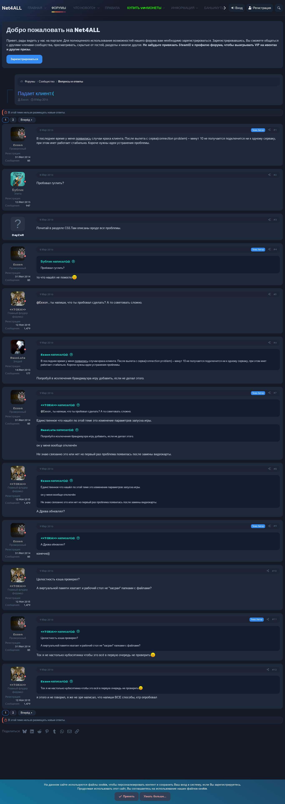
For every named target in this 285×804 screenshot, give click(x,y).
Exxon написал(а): (54, 354)
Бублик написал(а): (55, 261)
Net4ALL (12, 8)
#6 (275, 342)
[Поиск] (279, 8)
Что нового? (84, 7)
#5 (275, 294)
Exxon (25, 99)
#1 (275, 130)
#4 (275, 249)
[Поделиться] (269, 130)
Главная (35, 7)
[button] (45, 8)
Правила (112, 7)
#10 (274, 571)
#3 (275, 219)
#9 (275, 526)
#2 (275, 175)
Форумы (59, 7)
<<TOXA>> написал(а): (58, 405)
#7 (275, 393)
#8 (275, 469)
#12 (274, 669)
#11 (274, 619)
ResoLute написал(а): (57, 429)
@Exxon (42, 302)
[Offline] (25, 137)
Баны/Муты (214, 7)
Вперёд (25, 120)
